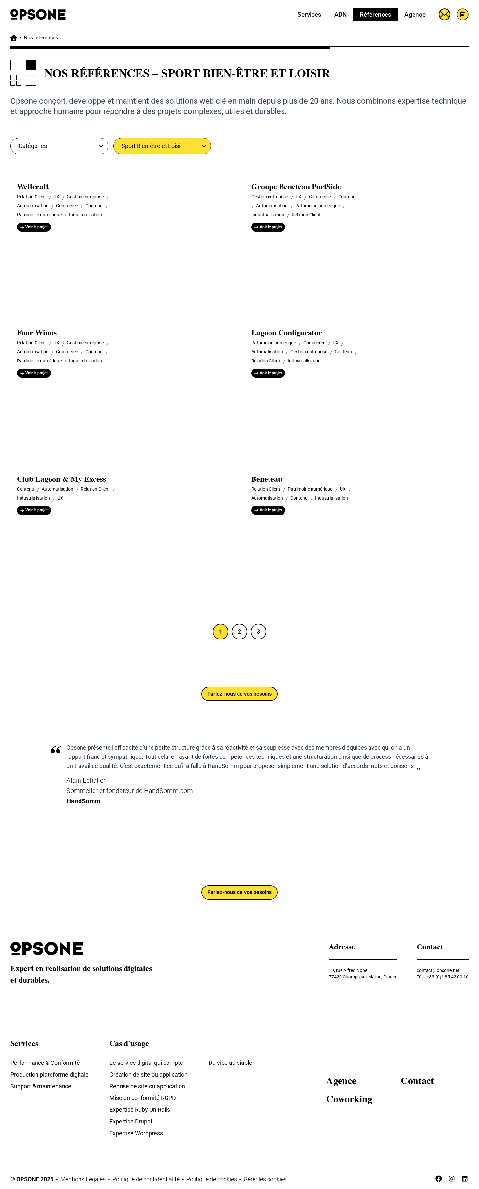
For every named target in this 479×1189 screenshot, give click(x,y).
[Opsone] (38, 14)
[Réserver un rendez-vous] (463, 14)
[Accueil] (13, 38)
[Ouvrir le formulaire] (444, 14)
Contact (417, 1080)
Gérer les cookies (265, 1179)
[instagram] (452, 1178)
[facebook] (439, 1178)
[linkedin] (465, 1178)
